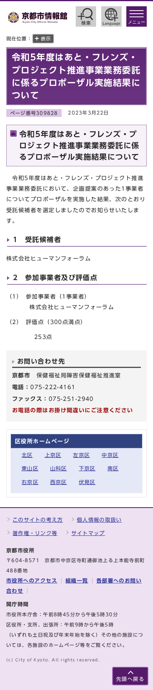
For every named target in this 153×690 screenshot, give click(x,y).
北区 (27, 455)
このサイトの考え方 (38, 520)
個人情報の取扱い (99, 520)
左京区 (81, 455)
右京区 (30, 482)
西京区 (58, 482)
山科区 (58, 468)
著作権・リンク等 (35, 533)
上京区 (53, 455)
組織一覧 (77, 580)
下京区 (87, 468)
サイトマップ (88, 533)
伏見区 (87, 482)
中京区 (110, 455)
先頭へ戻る (130, 679)
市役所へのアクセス (31, 580)
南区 (113, 468)
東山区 (30, 468)
